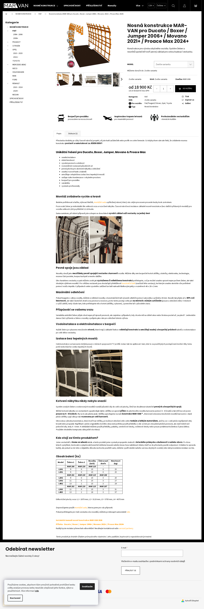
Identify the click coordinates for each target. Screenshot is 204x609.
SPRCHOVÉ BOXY (17, 98)
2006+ (15, 38)
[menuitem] (46, 5)
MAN (14, 76)
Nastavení (15, 598)
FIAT (14, 30)
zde (37, 590)
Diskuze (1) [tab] (73, 133)
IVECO (14, 68)
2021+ (15, 57)
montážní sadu (100, 202)
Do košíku (187, 88)
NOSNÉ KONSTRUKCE (19, 27)
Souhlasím (87, 586)
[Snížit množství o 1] (156, 88)
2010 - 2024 (17, 87)
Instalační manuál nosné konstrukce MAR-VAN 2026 (79, 520)
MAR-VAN (186, 79)
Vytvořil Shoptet (192, 600)
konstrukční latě (128, 283)
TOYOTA (16, 60)
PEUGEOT (16, 42)
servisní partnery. (126, 528)
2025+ (15, 91)
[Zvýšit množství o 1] (170, 88)
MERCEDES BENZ (19, 64)
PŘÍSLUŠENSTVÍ (16, 102)
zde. (128, 511)
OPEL (14, 49)
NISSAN (15, 94)
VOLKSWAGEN (18, 72)
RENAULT (16, 83)
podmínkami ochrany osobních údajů (167, 561)
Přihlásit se (130, 570)
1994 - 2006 (17, 34)
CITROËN (16, 45)
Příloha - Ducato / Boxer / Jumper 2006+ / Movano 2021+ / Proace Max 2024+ (90, 524)
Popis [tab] (59, 133)
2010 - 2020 (17, 53)
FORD (14, 79)
